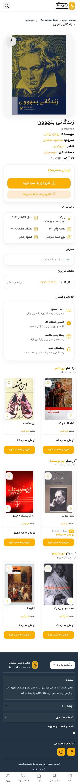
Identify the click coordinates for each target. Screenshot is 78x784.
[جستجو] (6, 5)
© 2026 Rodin (39, 769)
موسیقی (50, 152)
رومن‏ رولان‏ (52, 134)
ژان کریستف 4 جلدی (23, 516)
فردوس (26, 524)
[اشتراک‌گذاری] (11, 41)
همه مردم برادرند (64, 608)
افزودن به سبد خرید (36, 183)
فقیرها (31, 608)
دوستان (65, 524)
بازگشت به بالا (64, 665)
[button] (39, 194)
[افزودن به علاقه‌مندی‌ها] (48, 383)
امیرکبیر (59, 146)
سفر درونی (67, 516)
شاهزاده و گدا (65, 423)
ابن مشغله (29, 423)
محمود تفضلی (53, 140)
